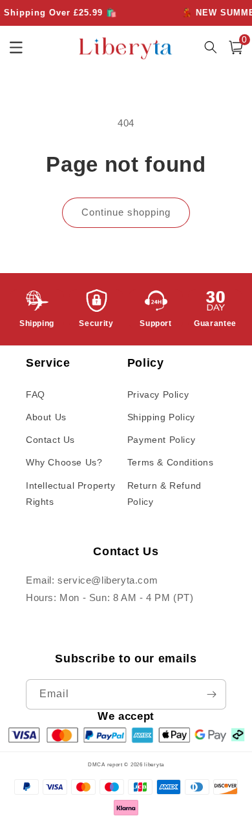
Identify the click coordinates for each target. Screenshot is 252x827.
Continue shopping (126, 212)
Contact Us (50, 439)
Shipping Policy (161, 417)
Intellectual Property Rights (71, 493)
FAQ (35, 394)
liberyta (154, 764)
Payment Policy (161, 439)
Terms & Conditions (170, 462)
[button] (236, 47)
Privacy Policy (158, 394)
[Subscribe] (211, 694)
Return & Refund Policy (164, 493)
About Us (46, 417)
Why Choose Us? (64, 462)
